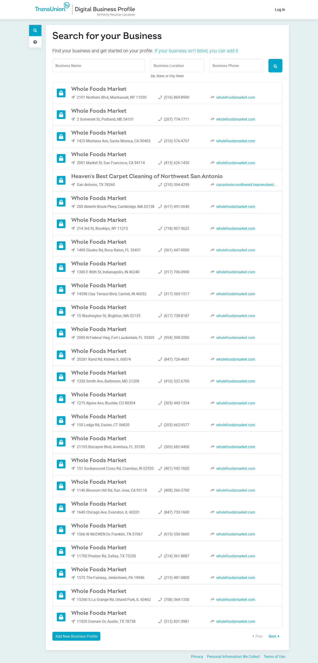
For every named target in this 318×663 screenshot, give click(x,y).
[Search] (275, 65)
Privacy (197, 656)
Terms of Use (274, 656)
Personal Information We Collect (233, 656)
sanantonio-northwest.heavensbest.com (247, 184)
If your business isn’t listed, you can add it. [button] (197, 50)
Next (273, 636)
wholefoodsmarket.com (235, 97)
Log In (280, 9)
